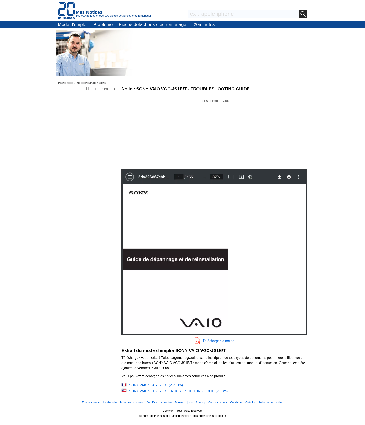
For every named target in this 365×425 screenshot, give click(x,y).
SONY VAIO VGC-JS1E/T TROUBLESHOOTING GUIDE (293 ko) (178, 391)
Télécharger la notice (218, 341)
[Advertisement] (214, 133)
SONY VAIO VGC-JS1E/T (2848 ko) (156, 385)
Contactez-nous (218, 402)
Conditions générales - (244, 402)
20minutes (204, 24)
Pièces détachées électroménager (153, 24)
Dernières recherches (159, 402)
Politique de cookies (270, 402)
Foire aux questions (132, 402)
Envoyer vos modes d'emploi (99, 402)
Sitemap (201, 402)
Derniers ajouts (184, 402)
